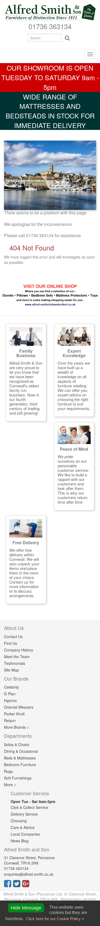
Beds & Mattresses (20, 758)
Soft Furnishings (17, 778)
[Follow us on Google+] (26, 885)
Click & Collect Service (29, 807)
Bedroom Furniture (20, 764)
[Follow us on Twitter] (17, 885)
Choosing (19, 820)
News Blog (20, 840)
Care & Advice (23, 827)
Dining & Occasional (21, 751)
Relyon (10, 720)
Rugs (8, 771)
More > (10, 784)
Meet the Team (17, 656)
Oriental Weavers (18, 707)
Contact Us (13, 636)
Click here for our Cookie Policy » (54, 918)
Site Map (11, 670)
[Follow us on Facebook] (8, 885)
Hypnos (10, 700)
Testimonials (14, 663)
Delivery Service (24, 814)
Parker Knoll (14, 713)
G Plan (9, 693)
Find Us (10, 643)
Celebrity (11, 687)
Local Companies (25, 834)
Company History (18, 650)
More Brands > (16, 727)
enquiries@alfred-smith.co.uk (28, 874)
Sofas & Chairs (16, 744)
